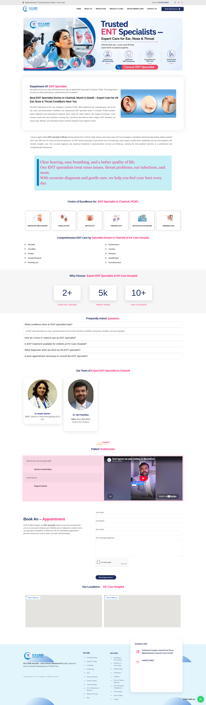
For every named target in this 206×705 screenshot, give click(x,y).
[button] (175, 2)
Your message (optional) (105, 538)
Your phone (100, 521)
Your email (100, 529)
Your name (100, 512)
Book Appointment (106, 577)
